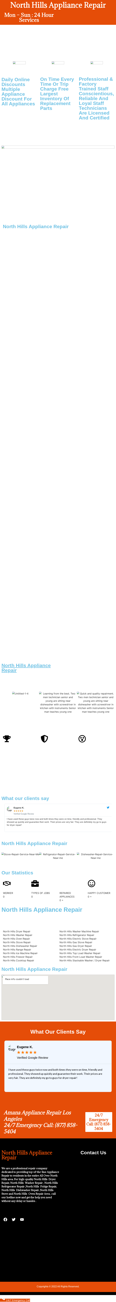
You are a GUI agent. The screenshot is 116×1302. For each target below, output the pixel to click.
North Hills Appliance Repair (26, 668)
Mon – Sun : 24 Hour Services (29, 17)
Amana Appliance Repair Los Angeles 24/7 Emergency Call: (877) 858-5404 (40, 1122)
